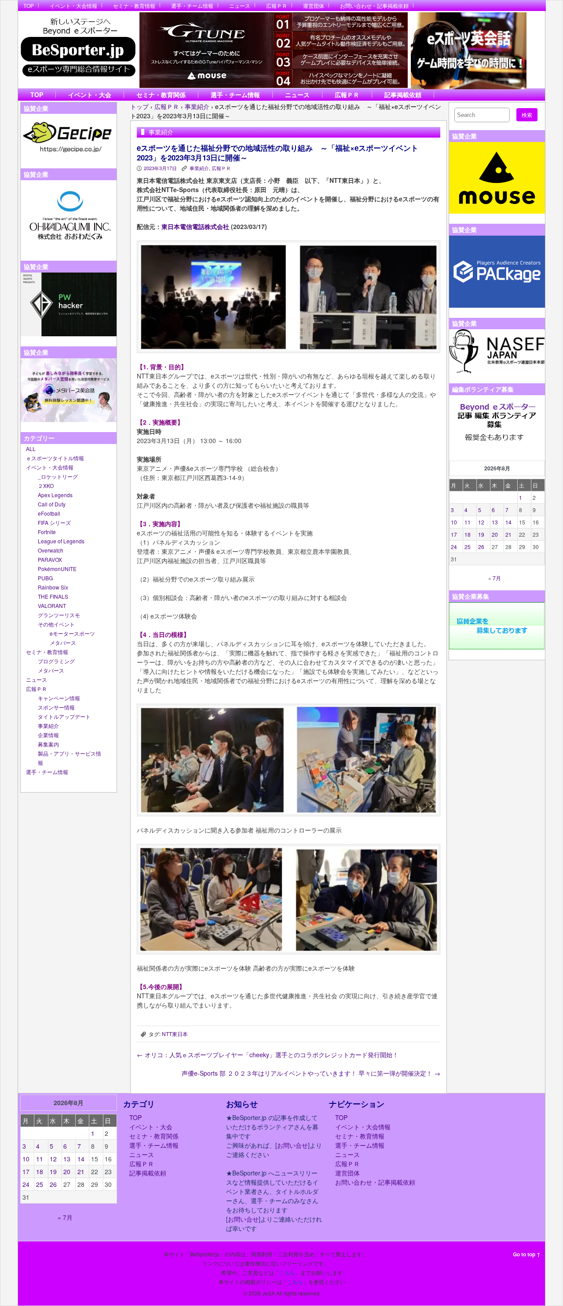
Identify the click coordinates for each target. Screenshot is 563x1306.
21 (508, 534)
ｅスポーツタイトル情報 (55, 458)
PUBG (45, 578)
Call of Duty (52, 504)
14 (508, 522)
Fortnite (47, 531)
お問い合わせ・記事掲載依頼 (374, 5)
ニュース (239, 5)
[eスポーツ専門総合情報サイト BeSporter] (77, 49)
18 (467, 534)
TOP (28, 5)
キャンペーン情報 (59, 698)
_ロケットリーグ (58, 476)
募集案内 (48, 744)
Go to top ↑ (527, 1254)
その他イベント (56, 624)
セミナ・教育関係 (161, 94)
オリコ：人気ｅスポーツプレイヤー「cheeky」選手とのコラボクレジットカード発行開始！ (267, 1054)
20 (495, 534)
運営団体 (313, 5)
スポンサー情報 (56, 707)
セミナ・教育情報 (134, 5)
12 (481, 522)
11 (467, 522)
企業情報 (48, 734)
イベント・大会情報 (73, 5)
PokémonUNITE (57, 568)
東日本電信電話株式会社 (195, 226)
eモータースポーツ (72, 633)
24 (454, 546)
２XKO (46, 485)
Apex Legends (55, 494)
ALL (31, 448)
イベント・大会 (89, 94)
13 (495, 522)
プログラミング (56, 661)
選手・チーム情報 (192, 5)
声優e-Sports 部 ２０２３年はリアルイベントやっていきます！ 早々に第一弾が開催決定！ (311, 1073)
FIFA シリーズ (54, 522)
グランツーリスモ (59, 614)
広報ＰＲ (276, 5)
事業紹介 (48, 725)
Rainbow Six (53, 587)
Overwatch (50, 550)
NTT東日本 (175, 1033)
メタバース (63, 642)
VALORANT (52, 605)
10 (454, 522)
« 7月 (494, 578)
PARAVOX (50, 559)
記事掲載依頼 (402, 94)
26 (481, 546)
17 (454, 534)
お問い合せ (292, 1145)
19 (481, 534)
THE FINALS (53, 596)
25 (467, 546)
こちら (287, 1272)
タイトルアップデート (64, 716)
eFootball (49, 513)
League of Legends (61, 541)
